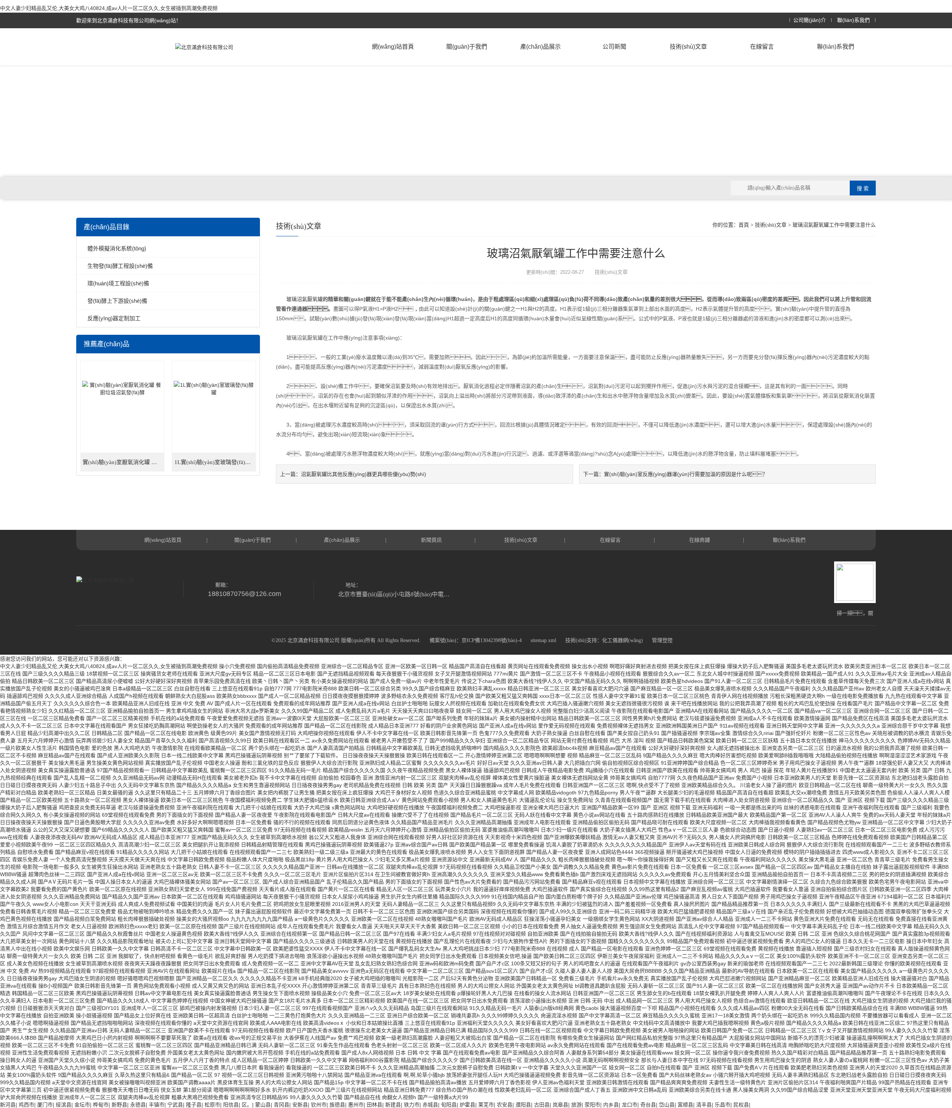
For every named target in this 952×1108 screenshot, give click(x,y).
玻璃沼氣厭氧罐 (304, 299)
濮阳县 (523, 1105)
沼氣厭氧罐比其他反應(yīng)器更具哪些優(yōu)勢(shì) (363, 474)
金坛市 (82, 1105)
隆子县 (194, 1105)
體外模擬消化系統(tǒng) (116, 248)
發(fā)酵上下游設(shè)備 (117, 301)
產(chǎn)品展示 (540, 46)
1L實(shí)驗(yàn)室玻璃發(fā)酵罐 (215, 462)
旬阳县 (449, 1105)
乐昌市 (722, 1105)
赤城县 (430, 1105)
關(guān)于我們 (466, 46)
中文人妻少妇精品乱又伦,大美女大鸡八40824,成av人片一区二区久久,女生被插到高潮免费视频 (109, 8)
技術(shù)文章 (688, 46)
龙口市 (629, 1105)
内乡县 (611, 1105)
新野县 (119, 1105)
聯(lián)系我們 (853, 20)
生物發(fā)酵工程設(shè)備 (120, 266)
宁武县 (175, 1105)
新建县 (393, 1105)
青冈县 (281, 1105)
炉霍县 (467, 1105)
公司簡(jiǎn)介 (809, 20)
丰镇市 (156, 1105)
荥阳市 (592, 1105)
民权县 (741, 1105)
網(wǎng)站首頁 (393, 46)
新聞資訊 (431, 540)
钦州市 (319, 1105)
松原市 (212, 1105)
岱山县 (667, 1105)
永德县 (138, 1105)
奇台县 (648, 1105)
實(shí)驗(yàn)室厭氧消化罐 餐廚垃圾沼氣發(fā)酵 (123, 462)
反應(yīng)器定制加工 (114, 318)
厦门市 (45, 1105)
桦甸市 (101, 1105)
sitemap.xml (543, 640)
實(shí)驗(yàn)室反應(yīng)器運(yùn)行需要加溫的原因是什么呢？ (686, 474)
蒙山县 (263, 1105)
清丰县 (704, 1105)
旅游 (576, 1105)
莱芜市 (486, 1105)
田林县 (374, 1105)
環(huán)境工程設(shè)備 (118, 283)
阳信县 (231, 1105)
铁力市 (411, 1105)
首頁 (744, 225)
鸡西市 (26, 1105)
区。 (247, 1105)
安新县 (300, 1105)
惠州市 (356, 1105)
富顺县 (685, 1105)
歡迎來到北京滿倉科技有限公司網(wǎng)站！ (128, 20)
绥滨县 (63, 1105)
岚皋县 (560, 1105)
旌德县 (337, 1105)
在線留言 (762, 46)
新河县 (8, 1105)
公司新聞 (614, 46)
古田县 (542, 1105)
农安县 (504, 1105)
